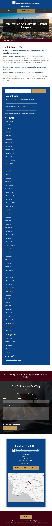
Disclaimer (5, 422)
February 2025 (9, 185)
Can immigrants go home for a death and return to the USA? (21, 103)
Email (20, 398)
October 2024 (9, 199)
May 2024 (8, 217)
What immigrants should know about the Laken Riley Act (20, 99)
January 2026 (9, 146)
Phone (35, 398)
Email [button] (26, 10)
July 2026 (8, 125)
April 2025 (8, 178)
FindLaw (45, 522)
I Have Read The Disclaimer (13, 424)
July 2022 (8, 295)
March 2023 (9, 266)
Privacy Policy (20, 522)
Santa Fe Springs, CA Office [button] (26, 468)
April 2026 (8, 135)
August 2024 (9, 206)
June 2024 (8, 213)
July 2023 (8, 252)
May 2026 (8, 132)
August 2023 (9, 249)
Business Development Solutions (32, 522)
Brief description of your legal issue (12, 405)
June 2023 (8, 256)
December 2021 (10, 320)
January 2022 (9, 316)
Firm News (9, 345)
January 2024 (9, 231)
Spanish (8, 352)
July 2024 (8, 210)
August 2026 (9, 121)
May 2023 (8, 259)
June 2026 (8, 128)
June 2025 (8, 171)
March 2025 (9, 181)
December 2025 (10, 149)
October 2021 (9, 327)
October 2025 (9, 156)
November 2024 (10, 195)
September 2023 (10, 245)
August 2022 (9, 291)
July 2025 (8, 167)
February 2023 (9, 270)
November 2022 (10, 281)
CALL (43, 10)
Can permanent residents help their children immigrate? (20, 113)
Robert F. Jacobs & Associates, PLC (18, 56)
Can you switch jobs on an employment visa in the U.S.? (20, 106)
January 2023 (9, 273)
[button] (8, 10)
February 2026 (9, 142)
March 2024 (9, 224)
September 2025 (10, 160)
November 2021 (10, 323)
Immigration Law (39, 56)
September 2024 (10, 203)
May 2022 (8, 302)
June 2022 (8, 298)
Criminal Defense (10, 341)
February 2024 (9, 227)
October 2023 (9, 242)
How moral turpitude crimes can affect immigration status (21, 110)
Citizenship (9, 338)
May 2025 (8, 174)
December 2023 (10, 234)
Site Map (13, 522)
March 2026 (9, 139)
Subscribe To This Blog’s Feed (13, 360)
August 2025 (9, 164)
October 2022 (9, 284)
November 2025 (10, 153)
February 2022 (9, 312)
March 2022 (9, 309)
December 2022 (10, 277)
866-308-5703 (27, 463)
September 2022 (10, 288)
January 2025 (9, 188)
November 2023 (10, 238)
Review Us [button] (26, 516)
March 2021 (9, 330)
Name (4, 398)
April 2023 (8, 263)
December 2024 (10, 192)
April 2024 (8, 220)
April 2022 (8, 305)
